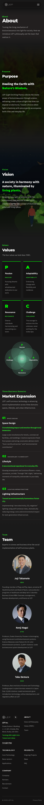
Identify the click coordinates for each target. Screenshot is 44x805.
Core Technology (8, 755)
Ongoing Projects (30, 755)
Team (26, 730)
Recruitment (6, 784)
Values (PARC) (29, 726)
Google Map (7, 743)
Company (5, 775)
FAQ (25, 763)
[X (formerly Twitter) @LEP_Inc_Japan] (15, 717)
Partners (5, 780)
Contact (5, 788)
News (26, 759)
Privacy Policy (37, 800)
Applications (6, 763)
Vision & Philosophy (31, 722)
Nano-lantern (7, 759)
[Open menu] (38, 4)
